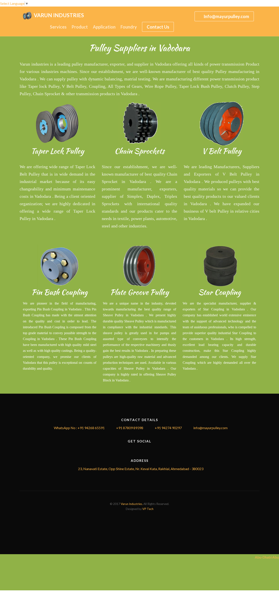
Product (79, 26)
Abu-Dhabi (262, 557)
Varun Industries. (132, 504)
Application (104, 26)
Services (58, 26)
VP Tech (147, 509)
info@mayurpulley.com (210, 428)
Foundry (129, 26)
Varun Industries (60, 15)
